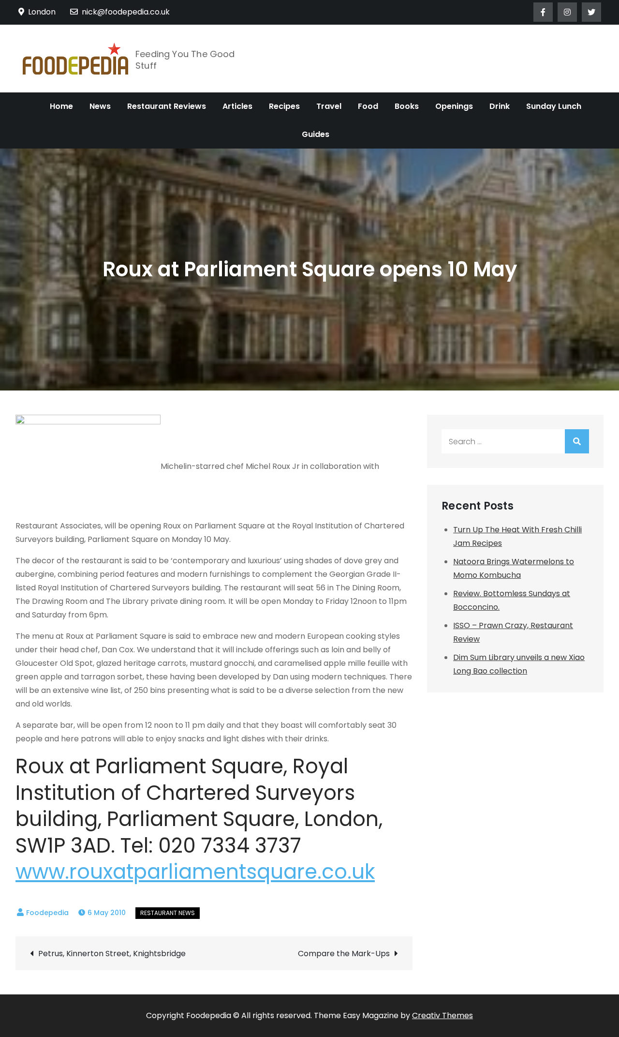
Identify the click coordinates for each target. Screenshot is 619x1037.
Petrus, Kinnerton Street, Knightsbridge (112, 953)
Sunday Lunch (553, 106)
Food (368, 106)
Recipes (284, 106)
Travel (328, 106)
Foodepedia (47, 912)
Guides (315, 134)
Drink (499, 106)
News (100, 106)
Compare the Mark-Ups (344, 953)
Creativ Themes (442, 1015)
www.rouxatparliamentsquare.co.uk (195, 871)
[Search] (577, 441)
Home (61, 106)
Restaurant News (167, 913)
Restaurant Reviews (166, 106)
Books (407, 106)
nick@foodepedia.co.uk (126, 11)
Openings (454, 106)
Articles (237, 106)
